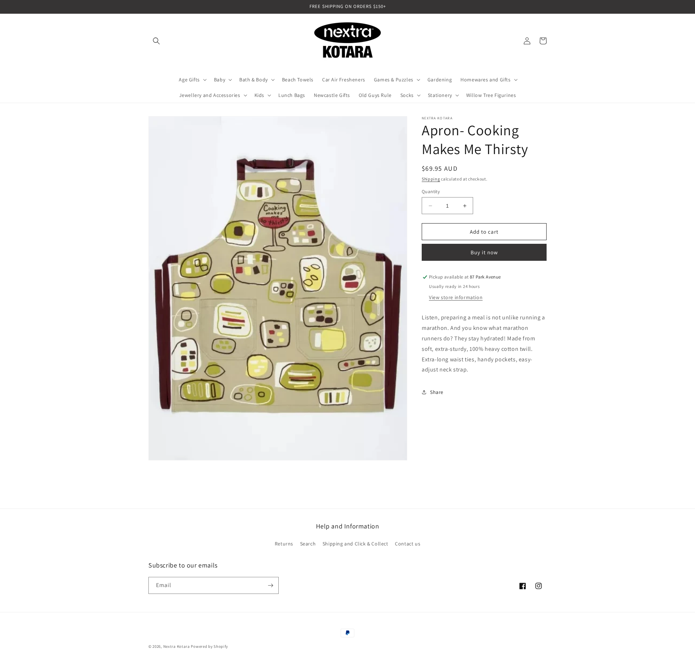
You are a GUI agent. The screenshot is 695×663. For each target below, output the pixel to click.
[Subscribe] (270, 585)
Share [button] (436, 392)
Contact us (407, 543)
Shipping (431, 179)
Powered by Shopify (209, 646)
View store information (456, 297)
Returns (284, 543)
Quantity (431, 191)
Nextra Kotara (176, 646)
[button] (156, 41)
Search (308, 543)
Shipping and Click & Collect (355, 543)
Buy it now (484, 252)
